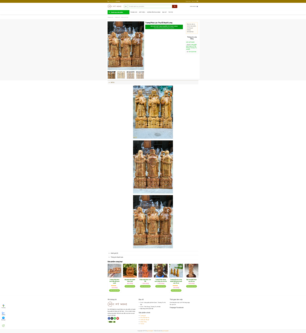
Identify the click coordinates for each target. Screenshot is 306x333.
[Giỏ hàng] (197, 6)
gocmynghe (150, 330)
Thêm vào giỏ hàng (114, 290)
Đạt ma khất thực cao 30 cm (191, 280)
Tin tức (170, 12)
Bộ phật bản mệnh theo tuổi (130, 280)
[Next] (141, 46)
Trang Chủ (133, 12)
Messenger (3, 319)
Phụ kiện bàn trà (144, 317)
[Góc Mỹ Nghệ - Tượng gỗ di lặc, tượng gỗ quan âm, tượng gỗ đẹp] (115, 6)
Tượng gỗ (143, 315)
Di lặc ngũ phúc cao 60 (145, 280)
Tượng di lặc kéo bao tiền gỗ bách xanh (114, 281)
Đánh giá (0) (114, 253)
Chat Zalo (3, 314)
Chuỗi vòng (143, 321)
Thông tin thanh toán (117, 257)
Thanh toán (188, 1)
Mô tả (112, 82)
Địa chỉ (193, 1)
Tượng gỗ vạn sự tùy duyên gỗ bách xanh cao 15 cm (176, 281)
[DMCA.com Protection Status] (111, 321)
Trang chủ (110, 17)
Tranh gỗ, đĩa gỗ (144, 319)
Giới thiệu (142, 12)
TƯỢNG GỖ (117, 17)
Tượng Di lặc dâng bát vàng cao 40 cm (161, 280)
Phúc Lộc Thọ (124, 17)
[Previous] (110, 46)
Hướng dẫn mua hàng (153, 12)
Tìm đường (3, 307)
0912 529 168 (112, 1)
